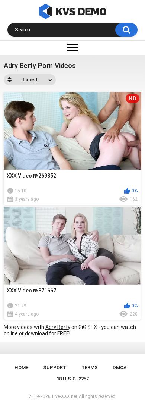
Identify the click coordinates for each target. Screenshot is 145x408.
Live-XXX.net (64, 396)
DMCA (120, 367)
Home (21, 367)
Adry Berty (57, 327)
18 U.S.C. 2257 (73, 379)
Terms (89, 367)
